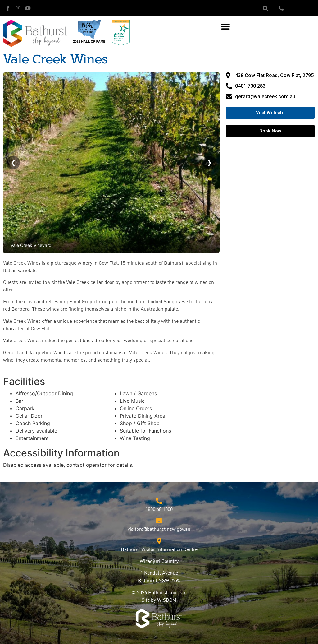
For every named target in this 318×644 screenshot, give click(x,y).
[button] (265, 8)
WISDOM (166, 600)
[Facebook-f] (8, 8)
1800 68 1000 (159, 509)
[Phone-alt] (281, 8)
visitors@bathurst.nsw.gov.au (159, 529)
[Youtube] (28, 8)
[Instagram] (18, 8)
